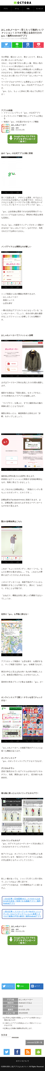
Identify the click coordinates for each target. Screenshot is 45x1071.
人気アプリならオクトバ (19, 1067)
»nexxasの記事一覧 (34, 1042)
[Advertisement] (22, 20)
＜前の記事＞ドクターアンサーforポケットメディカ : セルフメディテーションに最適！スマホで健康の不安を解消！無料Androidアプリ (22, 914)
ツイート (6, 46)
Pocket (38, 46)
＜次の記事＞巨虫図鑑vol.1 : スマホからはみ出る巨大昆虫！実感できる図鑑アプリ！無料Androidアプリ (22, 901)
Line (17, 46)
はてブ (28, 46)
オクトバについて (22, 1061)
